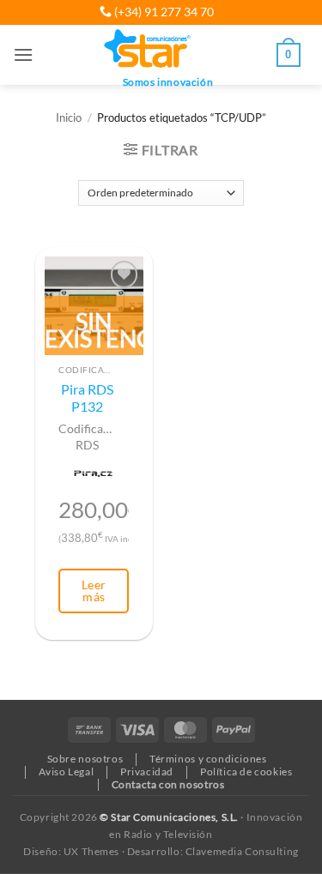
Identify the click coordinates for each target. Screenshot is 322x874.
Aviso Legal (66, 771)
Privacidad (146, 771)
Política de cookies (246, 771)
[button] (23, 54)
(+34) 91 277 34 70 (163, 11)
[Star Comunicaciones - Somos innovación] (148, 50)
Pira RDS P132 (87, 398)
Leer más (94, 590)
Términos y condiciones (207, 758)
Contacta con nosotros (168, 784)
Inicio (69, 118)
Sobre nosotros (85, 758)
